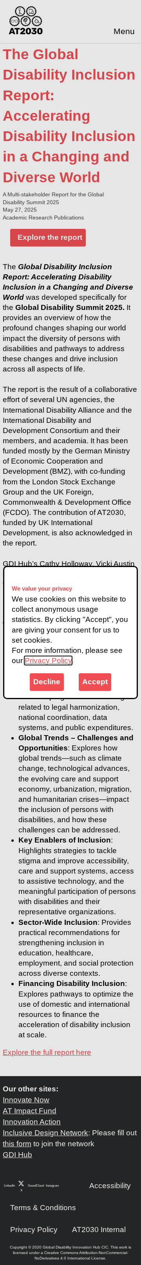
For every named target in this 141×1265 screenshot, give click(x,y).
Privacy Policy (48, 660)
